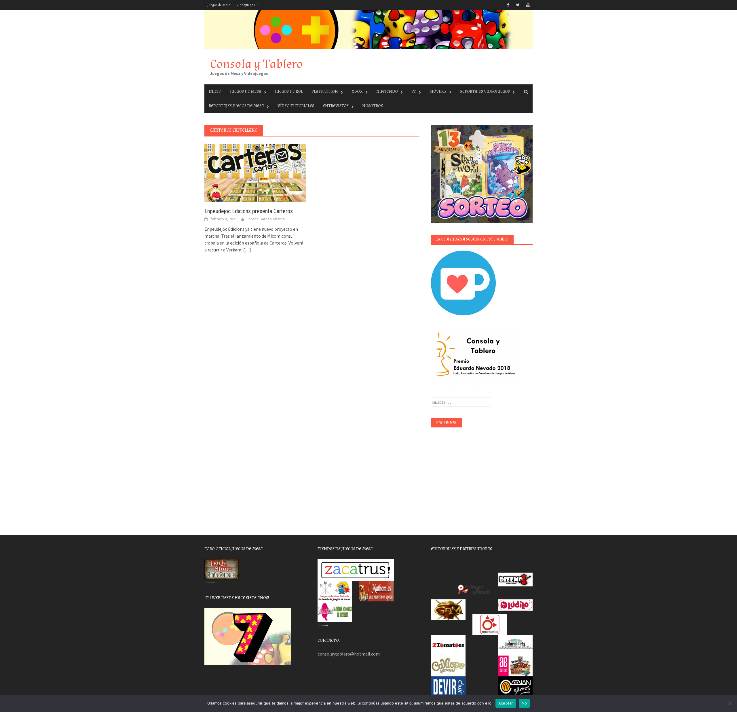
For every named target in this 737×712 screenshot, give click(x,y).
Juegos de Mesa (219, 5)
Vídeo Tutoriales (296, 106)
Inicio (215, 91)
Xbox (357, 91)
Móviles (438, 91)
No (524, 703)
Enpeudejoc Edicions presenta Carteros (248, 211)
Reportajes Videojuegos (485, 91)
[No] (730, 703)
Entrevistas (336, 106)
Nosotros (372, 106)
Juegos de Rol (289, 91)
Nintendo (387, 91)
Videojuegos (245, 5)
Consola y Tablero (256, 64)
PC (413, 91)
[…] (246, 250)
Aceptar (505, 703)
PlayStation (324, 91)
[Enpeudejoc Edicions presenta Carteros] (255, 172)
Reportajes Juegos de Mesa (236, 106)
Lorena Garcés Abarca (266, 218)
